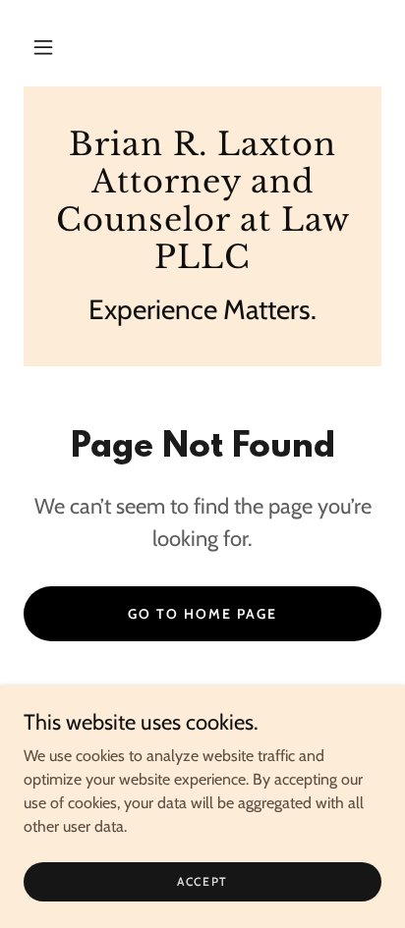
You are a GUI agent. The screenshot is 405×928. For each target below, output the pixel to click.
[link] (202, 201)
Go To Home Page (202, 614)
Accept (202, 881)
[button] (43, 47)
